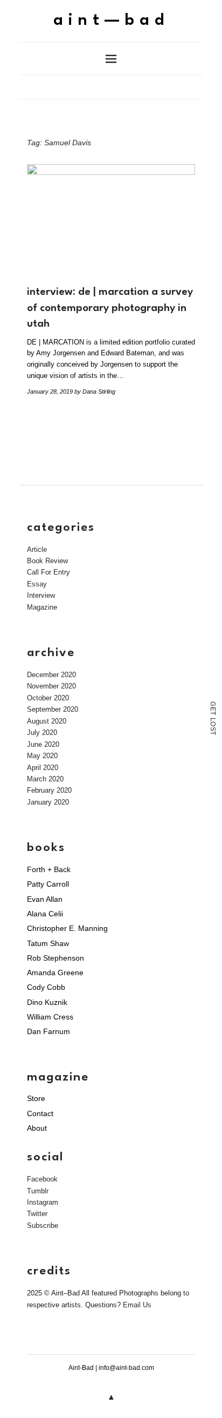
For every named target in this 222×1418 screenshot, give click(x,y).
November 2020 (51, 686)
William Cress (50, 1016)
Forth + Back (49, 869)
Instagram (42, 1202)
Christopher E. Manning (67, 928)
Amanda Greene (55, 972)
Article (37, 549)
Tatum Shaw (48, 943)
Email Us (137, 1305)
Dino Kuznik (47, 1002)
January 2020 (48, 802)
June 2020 (43, 744)
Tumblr (37, 1191)
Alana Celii (45, 913)
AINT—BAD (111, 21)
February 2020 (49, 790)
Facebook (42, 1179)
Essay (37, 584)
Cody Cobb (46, 987)
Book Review (47, 561)
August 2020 (46, 721)
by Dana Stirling (94, 391)
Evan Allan (45, 899)
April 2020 (42, 768)
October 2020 (48, 698)
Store (36, 1098)
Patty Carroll (48, 884)
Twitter (37, 1214)
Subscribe (42, 1225)
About (37, 1128)
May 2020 (42, 756)
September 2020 (52, 709)
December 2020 (51, 675)
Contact (40, 1113)
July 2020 (42, 732)
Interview (41, 595)
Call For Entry (48, 572)
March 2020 (45, 779)
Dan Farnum (48, 1031)
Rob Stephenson (55, 958)
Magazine (42, 607)
